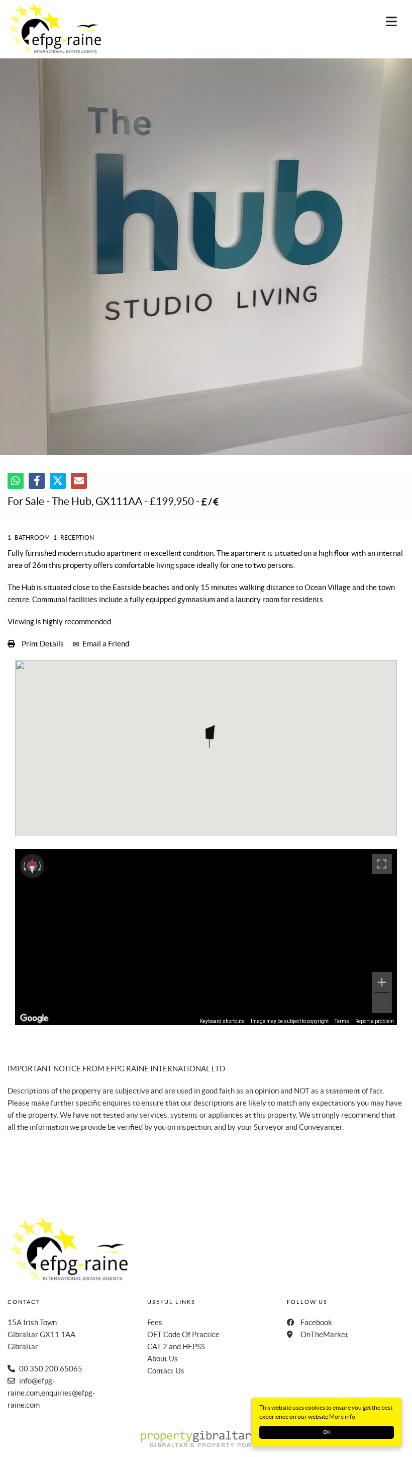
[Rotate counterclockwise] (23, 866)
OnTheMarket (324, 1334)
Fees (154, 1322)
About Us (162, 1358)
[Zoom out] (382, 1003)
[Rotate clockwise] (40, 866)
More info (342, 1416)
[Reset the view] (32, 866)
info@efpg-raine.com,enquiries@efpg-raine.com (51, 1392)
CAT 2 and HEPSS (176, 1346)
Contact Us (165, 1370)
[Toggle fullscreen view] (382, 864)
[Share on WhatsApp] (16, 481)
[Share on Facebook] (37, 481)
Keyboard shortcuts (222, 1021)
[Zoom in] (382, 982)
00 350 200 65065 (50, 1368)
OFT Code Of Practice (183, 1334)
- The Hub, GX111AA (75, 501)
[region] (206, 937)
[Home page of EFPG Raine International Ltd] (49, 28)
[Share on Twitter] (58, 481)
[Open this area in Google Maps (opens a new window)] (34, 1018)
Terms (342, 1021)
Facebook (316, 1322)
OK (327, 1432)
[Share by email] (79, 481)
